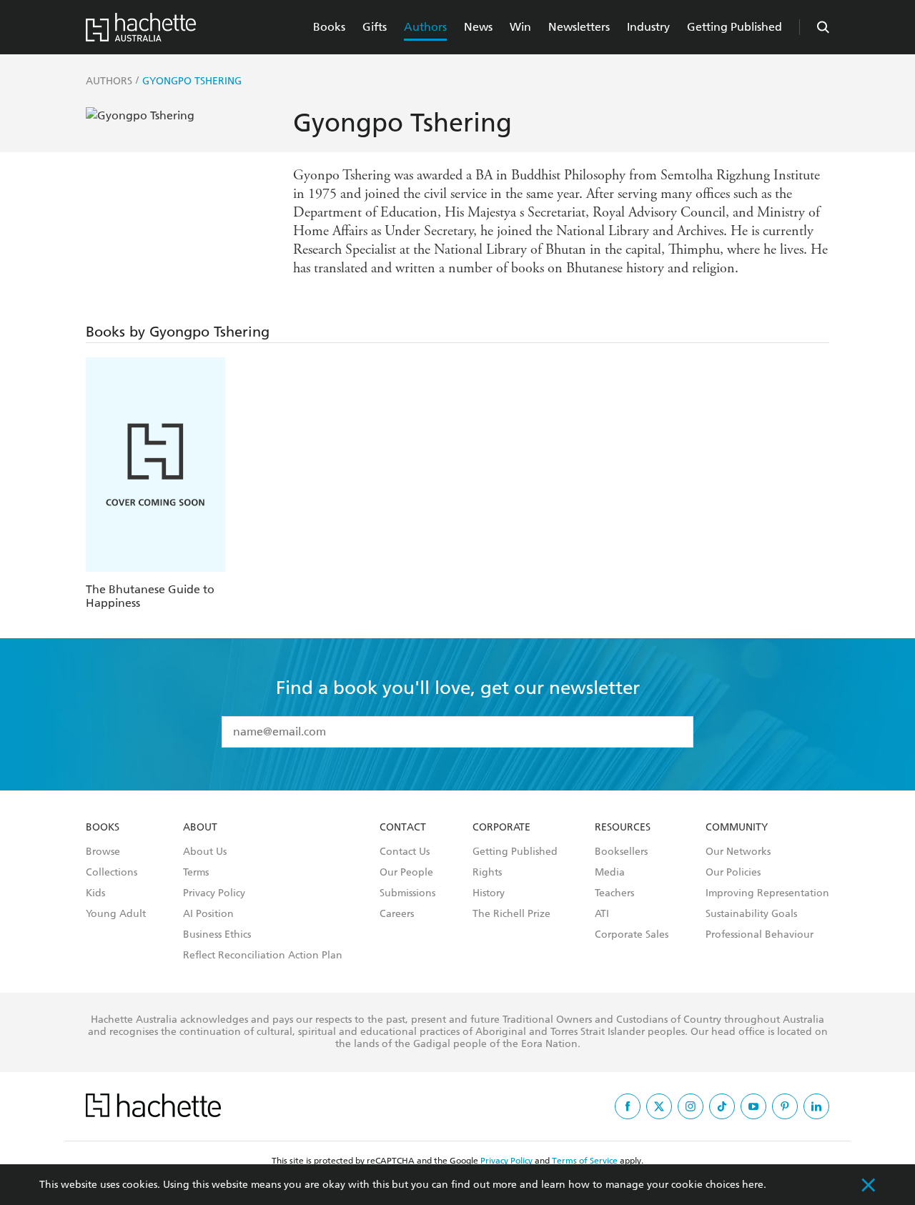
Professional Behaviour (759, 935)
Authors (425, 27)
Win (520, 27)
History (489, 893)
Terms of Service (585, 1161)
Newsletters (579, 27)
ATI (602, 914)
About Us (205, 852)
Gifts (374, 27)
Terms (196, 873)
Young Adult (116, 914)
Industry (648, 27)
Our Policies (733, 873)
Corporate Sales (631, 935)
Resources (623, 828)
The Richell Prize (511, 914)
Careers (397, 914)
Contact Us (405, 852)
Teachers (614, 893)
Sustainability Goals (751, 914)
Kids (95, 893)
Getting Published (734, 27)
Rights (487, 873)
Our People (406, 873)
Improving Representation (767, 893)
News (478, 27)
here (752, 1185)
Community (737, 828)
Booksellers (621, 852)
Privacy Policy (214, 893)
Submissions (407, 893)
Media (610, 873)
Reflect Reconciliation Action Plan (262, 956)
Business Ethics (217, 935)
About (200, 828)
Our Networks (738, 852)
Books (329, 27)
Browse (103, 852)
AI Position (208, 914)
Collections (111, 873)
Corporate (501, 828)
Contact (403, 828)
